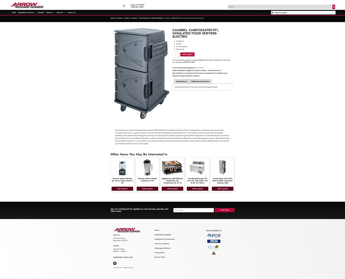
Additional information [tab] (200, 81)
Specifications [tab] (181, 81)
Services (49, 12)
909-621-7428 (128, 257)
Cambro (127, 18)
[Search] (333, 7)
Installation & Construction (165, 239)
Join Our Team (160, 257)
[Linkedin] (114, 263)
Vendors (41, 12)
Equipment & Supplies (25, 12)
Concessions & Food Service (194, 73)
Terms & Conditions (162, 243)
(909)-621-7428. (189, 62)
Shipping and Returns (163, 248)
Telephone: (118, 257)
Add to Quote (187, 54)
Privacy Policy (160, 252)
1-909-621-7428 (137, 7)
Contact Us (71, 12)
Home (14, 12)
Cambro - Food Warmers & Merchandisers (147, 18)
